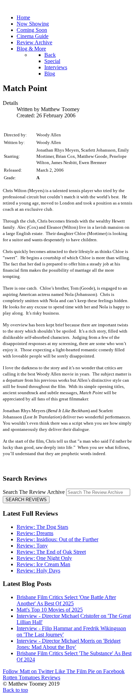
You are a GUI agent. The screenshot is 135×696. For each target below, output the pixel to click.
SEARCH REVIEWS (26, 499)
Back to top (15, 690)
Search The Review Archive (34, 492)
